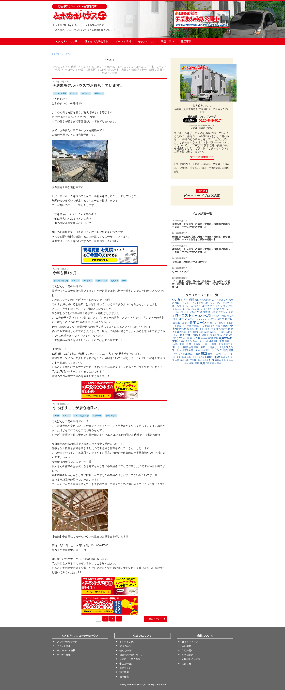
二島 (230, 319)
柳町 (223, 357)
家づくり (195, 338)
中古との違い (126, 663)
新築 (152, 69)
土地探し (196, 335)
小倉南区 (134, 69)
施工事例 (186, 41)
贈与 (187, 363)
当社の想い (187, 650)
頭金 (214, 363)
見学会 (113, 72)
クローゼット (207, 305)
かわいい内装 (217, 300)
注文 (228, 357)
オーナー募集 (64, 655)
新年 (144, 69)
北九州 (102, 69)
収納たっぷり (218, 332)
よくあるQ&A (126, 641)
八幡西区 (90, 69)
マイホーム (108, 66)
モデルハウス (146, 41)
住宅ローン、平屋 (183, 326)
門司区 (209, 363)
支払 (180, 354)
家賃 (124, 69)
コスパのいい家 (192, 309)
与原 (57, 69)
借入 (213, 326)
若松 (200, 360)
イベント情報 (123, 41)
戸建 (176, 354)
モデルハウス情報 (66, 650)
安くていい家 (181, 338)
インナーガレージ (217, 303)
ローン (160, 66)
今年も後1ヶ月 (65, 273)
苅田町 (193, 360)
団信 (182, 335)
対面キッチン (197, 341)
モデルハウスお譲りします (202, 311)
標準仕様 (124, 676)
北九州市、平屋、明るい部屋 (202, 329)
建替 (231, 350)
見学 (224, 360)
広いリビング (214, 350)
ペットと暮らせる (208, 309)
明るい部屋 (213, 357)
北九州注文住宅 (195, 332)
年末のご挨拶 (200, 350)
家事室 (204, 338)
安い (222, 335)
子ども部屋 (212, 335)
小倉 (207, 341)
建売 (225, 350)
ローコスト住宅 (144, 66)
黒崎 (219, 363)
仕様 (182, 323)
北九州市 (113, 69)
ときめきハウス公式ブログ (64, 53)
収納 (206, 332)
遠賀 (202, 363)
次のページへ (155, 618)
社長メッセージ (190, 641)
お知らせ (186, 663)
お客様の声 (187, 655)
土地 (187, 335)
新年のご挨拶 (194, 354)
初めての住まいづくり (130, 655)
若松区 (205, 360)
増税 (204, 335)
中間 (224, 319)
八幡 (80, 69)
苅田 (159, 69)
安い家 (229, 335)
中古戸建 (211, 319)
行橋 (104, 72)
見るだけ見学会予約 (96, 41)
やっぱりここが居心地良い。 (77, 408)
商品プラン (167, 41)
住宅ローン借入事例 (129, 659)
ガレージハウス (191, 306)
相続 (182, 360)
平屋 (221, 341)
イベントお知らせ (88, 66)
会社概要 (186, 646)
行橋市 (218, 360)
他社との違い (126, 650)
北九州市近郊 (223, 329)
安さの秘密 (125, 646)
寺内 (188, 341)
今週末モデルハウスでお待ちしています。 (88, 85)
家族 (210, 338)
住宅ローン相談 (200, 326)
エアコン (229, 303)
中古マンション (199, 319)
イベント (109, 60)
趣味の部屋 (194, 363)
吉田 (228, 332)
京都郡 (176, 323)
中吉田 (218, 319)
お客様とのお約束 (191, 659)
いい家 (57, 66)
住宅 (187, 323)
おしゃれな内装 (203, 299)
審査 (183, 341)
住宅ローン (68, 69)
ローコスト (183, 315)
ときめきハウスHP (66, 41)
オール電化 (178, 306)
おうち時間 (69, 66)
